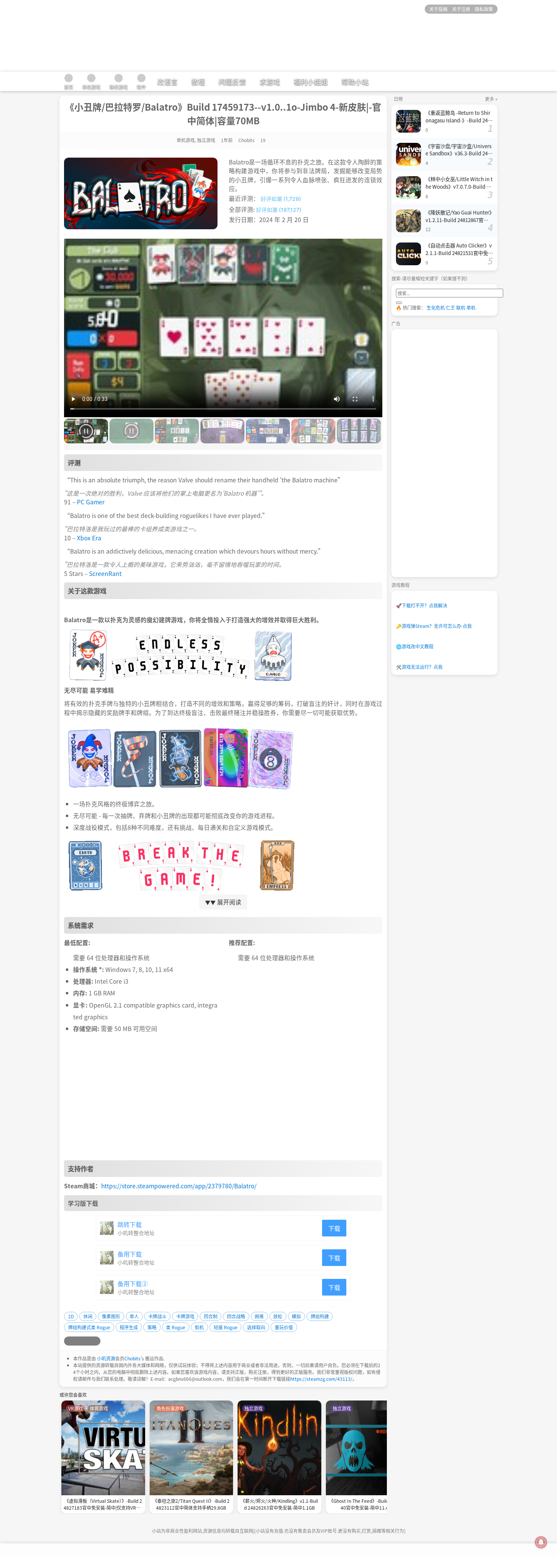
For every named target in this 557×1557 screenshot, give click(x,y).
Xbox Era (89, 538)
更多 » (491, 98)
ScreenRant (105, 573)
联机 (460, 307)
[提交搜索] (399, 303)
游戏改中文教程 (414, 646)
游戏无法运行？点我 (419, 666)
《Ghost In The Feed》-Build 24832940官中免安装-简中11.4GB (367, 1504)
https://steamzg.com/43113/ (321, 1378)
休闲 (87, 1316)
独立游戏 (206, 140)
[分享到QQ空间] (77, 1341)
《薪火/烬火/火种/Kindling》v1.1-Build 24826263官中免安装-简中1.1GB (279, 1504)
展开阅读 (223, 902)
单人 (134, 1316)
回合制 (210, 1316)
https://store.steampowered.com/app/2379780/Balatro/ (179, 1185)
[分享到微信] (86, 1341)
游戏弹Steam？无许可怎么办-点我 (434, 626)
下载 (334, 1228)
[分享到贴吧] (95, 1341)
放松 (277, 1316)
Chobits (132, 1358)
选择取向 (256, 1327)
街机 (199, 1327)
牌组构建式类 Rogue (89, 1327)
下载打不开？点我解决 (421, 605)
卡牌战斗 (157, 1316)
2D (71, 1316)
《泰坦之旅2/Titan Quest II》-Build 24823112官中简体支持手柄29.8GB (191, 1504)
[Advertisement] (223, 1100)
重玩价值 (284, 1327)
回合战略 (236, 1316)
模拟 (296, 1316)
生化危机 (436, 307)
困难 (259, 1316)
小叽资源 (106, 1358)
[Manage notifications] (541, 1542)
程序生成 (129, 1327)
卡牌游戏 (185, 1316)
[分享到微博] (68, 1341)
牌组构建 (320, 1316)
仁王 (450, 307)
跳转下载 (129, 1224)
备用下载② (132, 1283)
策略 (151, 1327)
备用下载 (129, 1253)
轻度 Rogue (226, 1327)
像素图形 (111, 1316)
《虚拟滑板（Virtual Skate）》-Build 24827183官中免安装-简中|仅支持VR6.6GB (103, 1505)
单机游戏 (186, 140)
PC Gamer (91, 502)
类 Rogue (175, 1327)
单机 (471, 307)
